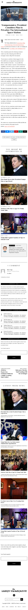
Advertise (11, 606)
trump (14, 139)
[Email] (25, 131)
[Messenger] (7, 131)
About (3, 606)
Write (7, 606)
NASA (14, 137)
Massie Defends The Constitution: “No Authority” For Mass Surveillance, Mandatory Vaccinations (15, 316)
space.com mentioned (9, 126)
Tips (16, 606)
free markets (6, 137)
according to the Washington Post (17, 48)
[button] (21, 599)
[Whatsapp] (20, 131)
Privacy (19, 606)
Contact (24, 606)
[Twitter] (12, 131)
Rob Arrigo (9, 269)
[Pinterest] (16, 131)
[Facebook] (3, 131)
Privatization (21, 137)
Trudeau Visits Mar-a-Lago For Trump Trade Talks (13, 472)
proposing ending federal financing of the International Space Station (13, 44)
